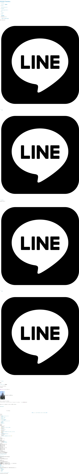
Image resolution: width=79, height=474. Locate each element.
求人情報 (2, 421)
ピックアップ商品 (3, 420)
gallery (2, 470)
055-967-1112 (4, 441)
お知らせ (2, 416)
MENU (1, 468)
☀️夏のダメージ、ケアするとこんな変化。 (6, 427)
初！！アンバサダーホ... (44, 412)
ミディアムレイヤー (3, 429)
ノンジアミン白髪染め (3, 419)
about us (2, 469)
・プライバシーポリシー (6, 472)
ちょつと (34, 412)
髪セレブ (2, 422)
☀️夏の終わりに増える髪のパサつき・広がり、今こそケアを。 (8, 431)
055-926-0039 (5, 442)
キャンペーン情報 (3, 417)
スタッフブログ (3, 418)
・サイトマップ (1, 472)
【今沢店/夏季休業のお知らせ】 (4, 433)
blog (1, 471)
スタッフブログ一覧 (38, 412)
